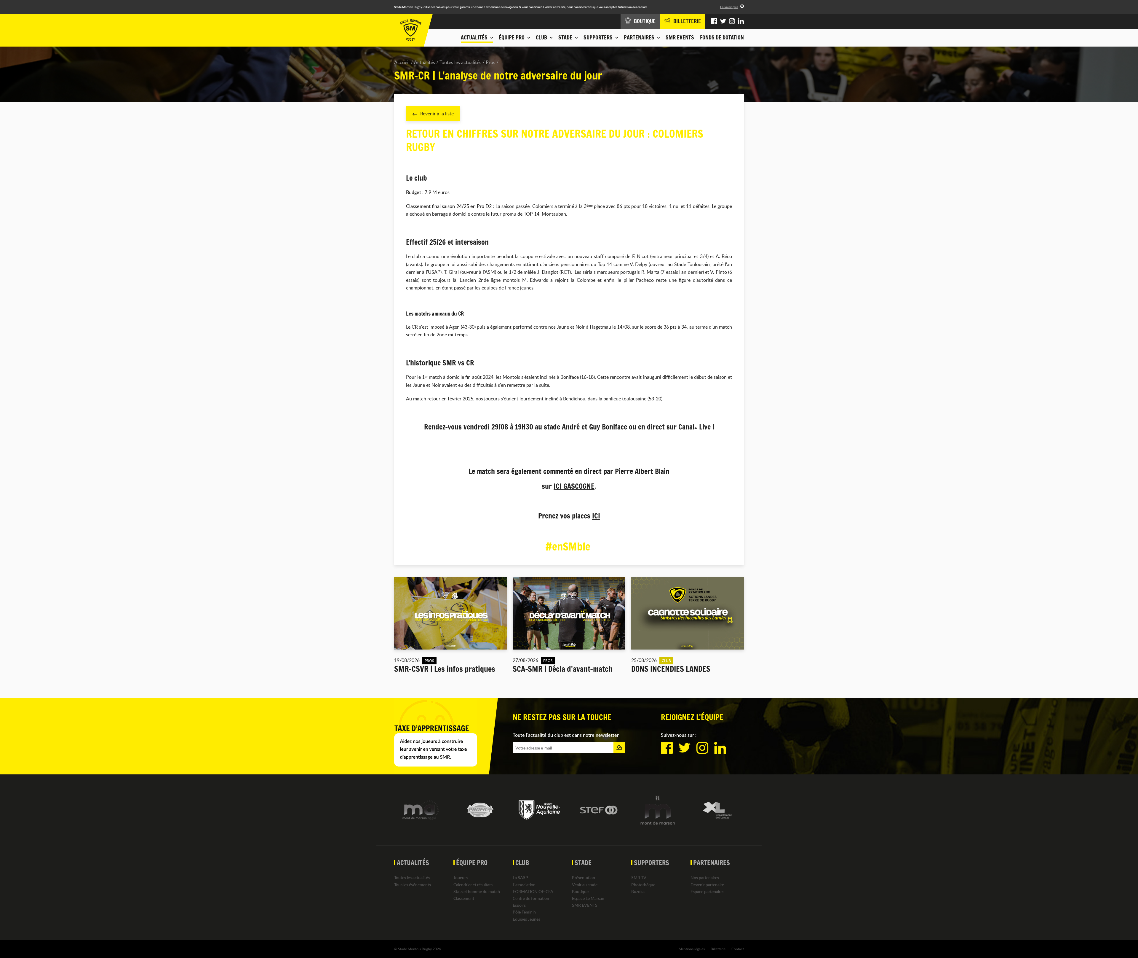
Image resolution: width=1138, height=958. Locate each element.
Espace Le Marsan (588, 898)
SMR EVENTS (680, 37)
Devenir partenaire (707, 884)
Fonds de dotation (722, 37)
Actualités (424, 62)
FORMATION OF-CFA (533, 891)
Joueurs (460, 877)
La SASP (520, 877)
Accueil (402, 62)
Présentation (583, 877)
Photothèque (643, 884)
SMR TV (638, 877)
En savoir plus (729, 7)
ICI (596, 516)
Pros (490, 62)
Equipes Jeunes (526, 919)
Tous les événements (412, 884)
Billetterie (718, 948)
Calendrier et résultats (473, 884)
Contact (737, 948)
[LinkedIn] (741, 21)
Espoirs (519, 905)
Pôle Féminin (524, 912)
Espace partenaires (707, 891)
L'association (524, 884)
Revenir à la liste (437, 113)
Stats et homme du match (476, 891)
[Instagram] (732, 21)
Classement (463, 898)
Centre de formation (531, 898)
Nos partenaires (705, 877)
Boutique (580, 891)
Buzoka (638, 891)
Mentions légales (692, 948)
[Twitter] (723, 21)
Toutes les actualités (460, 62)
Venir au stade (584, 884)
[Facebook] (714, 21)
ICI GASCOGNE (574, 486)
